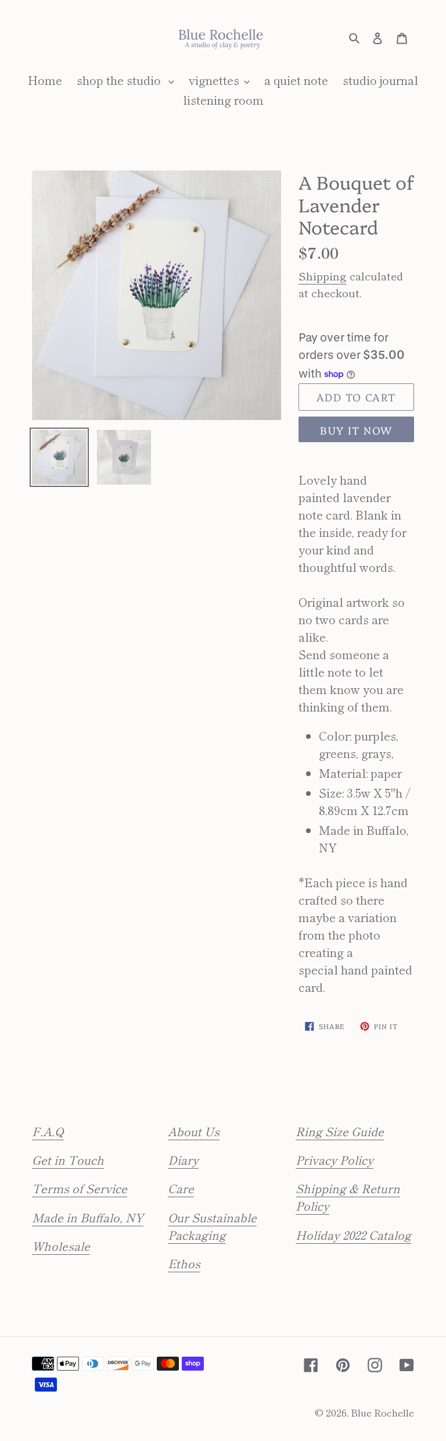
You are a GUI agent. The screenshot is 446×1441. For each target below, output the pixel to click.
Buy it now (356, 430)
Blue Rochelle (382, 1412)
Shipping (322, 275)
